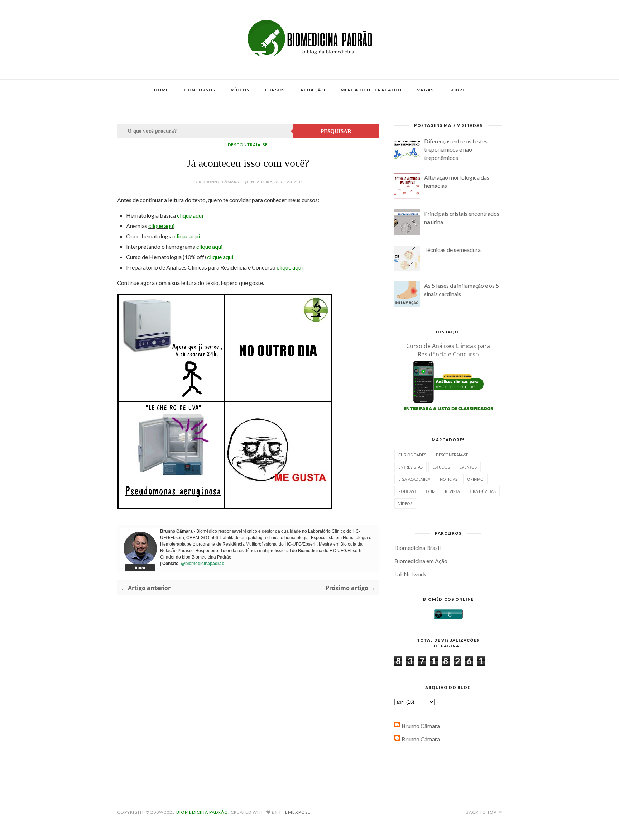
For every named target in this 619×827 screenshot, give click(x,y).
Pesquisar (336, 131)
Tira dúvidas (483, 491)
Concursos (199, 89)
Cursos (275, 89)
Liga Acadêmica (414, 479)
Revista (452, 491)
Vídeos (240, 89)
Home (161, 89)
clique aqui (190, 215)
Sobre (457, 89)
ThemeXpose (295, 812)
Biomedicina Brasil (417, 547)
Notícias (448, 479)
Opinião (475, 479)
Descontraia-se (248, 144)
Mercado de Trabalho (371, 89)
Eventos (468, 467)
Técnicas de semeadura (452, 249)
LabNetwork (410, 574)
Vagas (425, 89)
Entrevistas (410, 467)
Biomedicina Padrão (202, 812)
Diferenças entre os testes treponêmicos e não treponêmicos (456, 149)
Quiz (430, 491)
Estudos (441, 467)
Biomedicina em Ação (420, 560)
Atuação (312, 89)
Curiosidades (412, 454)
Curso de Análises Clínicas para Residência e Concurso (448, 350)
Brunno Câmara (421, 725)
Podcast (407, 491)
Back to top (482, 812)
